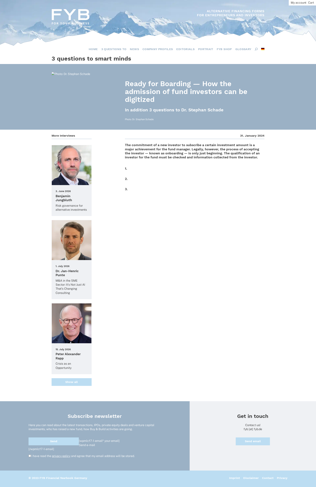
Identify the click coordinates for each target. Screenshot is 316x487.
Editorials (185, 49)
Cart (311, 2)
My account (298, 2)
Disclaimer (251, 478)
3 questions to (114, 49)
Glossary (243, 49)
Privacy (282, 478)
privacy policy (61, 456)
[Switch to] (262, 49)
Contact (268, 478)
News (134, 49)
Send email (253, 441)
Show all (71, 382)
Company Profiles (157, 49)
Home (93, 49)
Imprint (234, 478)
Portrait (205, 49)
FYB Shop (224, 49)
